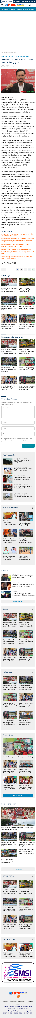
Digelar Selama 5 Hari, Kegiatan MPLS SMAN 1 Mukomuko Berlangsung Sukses (15, 245)
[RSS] (18, 996)
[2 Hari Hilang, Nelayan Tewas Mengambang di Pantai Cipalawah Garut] (6, 594)
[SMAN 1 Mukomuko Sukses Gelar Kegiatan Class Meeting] (9, 853)
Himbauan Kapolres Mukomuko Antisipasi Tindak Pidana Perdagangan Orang (9, 540)
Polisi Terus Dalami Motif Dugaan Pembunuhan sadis (23, 576)
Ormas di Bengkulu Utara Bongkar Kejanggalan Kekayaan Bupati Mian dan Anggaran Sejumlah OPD (9, 558)
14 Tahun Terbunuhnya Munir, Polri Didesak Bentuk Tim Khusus (23, 585)
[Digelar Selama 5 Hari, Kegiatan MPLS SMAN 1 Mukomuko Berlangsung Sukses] (9, 300)
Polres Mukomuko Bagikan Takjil (25, 524)
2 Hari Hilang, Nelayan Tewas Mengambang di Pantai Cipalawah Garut (23, 594)
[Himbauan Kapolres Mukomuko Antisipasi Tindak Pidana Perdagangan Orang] (10, 533)
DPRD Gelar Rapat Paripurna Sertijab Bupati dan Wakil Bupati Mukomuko (23, 487)
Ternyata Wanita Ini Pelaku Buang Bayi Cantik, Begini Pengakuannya (22, 478)
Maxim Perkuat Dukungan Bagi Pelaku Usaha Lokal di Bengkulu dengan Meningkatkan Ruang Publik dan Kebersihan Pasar (17, 240)
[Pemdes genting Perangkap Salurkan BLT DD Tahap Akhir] (26, 780)
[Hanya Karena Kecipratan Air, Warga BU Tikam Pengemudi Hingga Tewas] (26, 550)
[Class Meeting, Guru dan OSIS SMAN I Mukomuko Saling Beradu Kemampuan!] (27, 318)
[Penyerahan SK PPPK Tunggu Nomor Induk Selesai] (7, 470)
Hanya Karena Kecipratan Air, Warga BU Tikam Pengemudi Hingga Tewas (25, 557)
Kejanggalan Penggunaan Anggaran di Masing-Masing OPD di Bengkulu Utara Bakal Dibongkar (26, 540)
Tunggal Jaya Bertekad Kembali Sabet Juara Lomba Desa (25, 771)
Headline (18, 56)
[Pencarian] (33, 5)
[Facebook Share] (17, 269)
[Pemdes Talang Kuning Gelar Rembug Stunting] (27, 300)
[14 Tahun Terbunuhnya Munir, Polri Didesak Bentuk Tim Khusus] (6, 586)
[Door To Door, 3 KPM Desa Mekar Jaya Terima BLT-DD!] (9, 318)
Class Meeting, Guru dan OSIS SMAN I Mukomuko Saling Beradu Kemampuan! (16, 257)
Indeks (18, 1004)
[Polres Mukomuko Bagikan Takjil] (26, 516)
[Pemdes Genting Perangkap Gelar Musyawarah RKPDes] (10, 780)
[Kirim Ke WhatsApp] (33, 269)
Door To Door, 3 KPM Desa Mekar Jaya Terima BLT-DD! (18, 252)
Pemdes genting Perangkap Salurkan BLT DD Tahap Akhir (25, 787)
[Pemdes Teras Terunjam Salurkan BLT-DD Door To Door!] (26, 715)
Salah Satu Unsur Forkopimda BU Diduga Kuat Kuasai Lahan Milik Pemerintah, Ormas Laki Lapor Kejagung (9, 522)
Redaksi (5, 1002)
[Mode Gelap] (30, 5)
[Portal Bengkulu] (14, 5)
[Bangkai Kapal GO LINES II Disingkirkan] (7, 461)
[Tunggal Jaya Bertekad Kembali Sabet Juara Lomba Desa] (26, 764)
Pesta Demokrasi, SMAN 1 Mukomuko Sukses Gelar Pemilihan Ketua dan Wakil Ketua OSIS (26, 851)
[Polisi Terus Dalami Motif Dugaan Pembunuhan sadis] (6, 577)
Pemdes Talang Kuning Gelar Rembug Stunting (16, 249)
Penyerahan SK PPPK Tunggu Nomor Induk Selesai (23, 469)
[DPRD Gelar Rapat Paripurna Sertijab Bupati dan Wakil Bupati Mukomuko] (7, 487)
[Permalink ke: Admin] (3, 66)
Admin (7, 65)
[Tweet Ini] (21, 269)
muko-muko (25, 56)
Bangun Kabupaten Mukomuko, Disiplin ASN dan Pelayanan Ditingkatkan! (23, 496)
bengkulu (11, 56)
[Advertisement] (18, 30)
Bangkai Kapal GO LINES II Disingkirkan (22, 461)
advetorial (4, 56)
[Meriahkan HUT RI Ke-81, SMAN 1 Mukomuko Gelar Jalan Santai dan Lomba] (9, 282)
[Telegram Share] (29, 269)
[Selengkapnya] (32, 508)
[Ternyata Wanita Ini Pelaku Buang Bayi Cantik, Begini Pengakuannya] (7, 479)
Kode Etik (30, 1002)
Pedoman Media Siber (17, 1002)
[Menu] (2, 5)
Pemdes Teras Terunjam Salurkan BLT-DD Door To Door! (25, 722)
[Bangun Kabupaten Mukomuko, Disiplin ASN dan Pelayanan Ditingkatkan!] (7, 496)
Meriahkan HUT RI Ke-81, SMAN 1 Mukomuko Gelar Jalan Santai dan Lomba (17, 235)
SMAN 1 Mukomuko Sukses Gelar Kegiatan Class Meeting (8, 860)
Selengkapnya (17, 602)
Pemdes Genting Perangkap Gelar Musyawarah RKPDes (9, 787)
